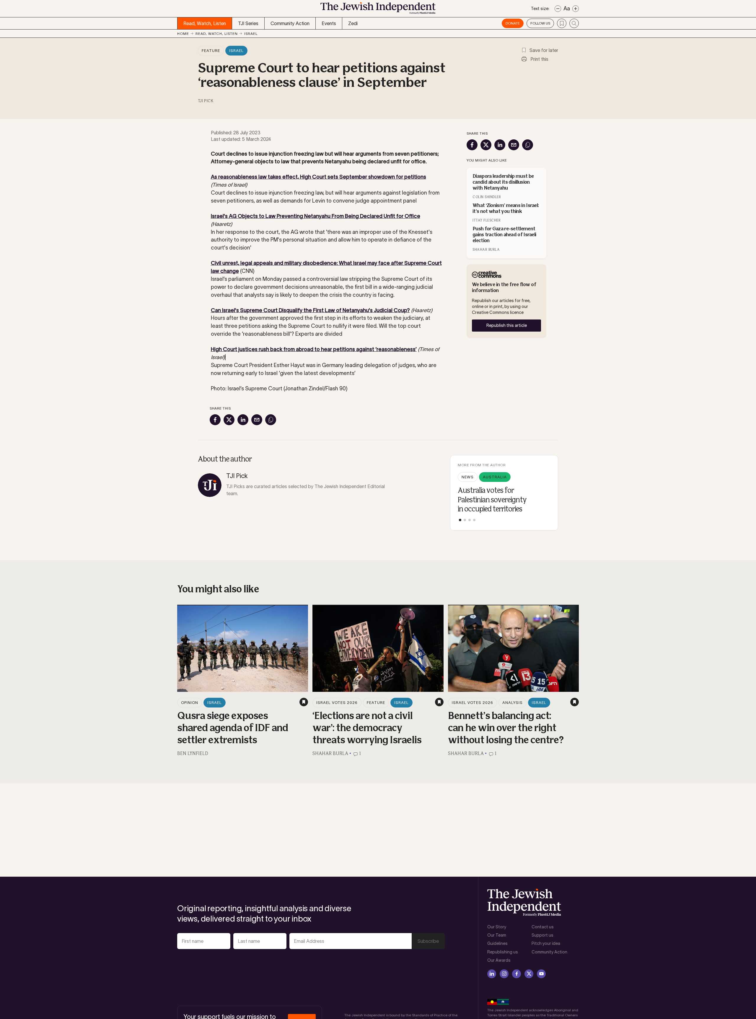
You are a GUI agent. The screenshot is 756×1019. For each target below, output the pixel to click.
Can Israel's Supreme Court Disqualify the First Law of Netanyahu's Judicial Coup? (310, 310)
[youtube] (541, 973)
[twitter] (528, 973)
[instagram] (504, 973)
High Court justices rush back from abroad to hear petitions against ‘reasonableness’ (314, 349)
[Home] (378, 10)
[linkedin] (491, 973)
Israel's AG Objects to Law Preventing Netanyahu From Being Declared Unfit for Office (315, 216)
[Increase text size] (575, 8)
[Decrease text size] (558, 8)
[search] (574, 23)
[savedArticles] (561, 23)
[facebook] (516, 973)
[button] (460, 520)
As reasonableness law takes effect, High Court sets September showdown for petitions (318, 177)
